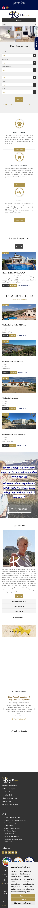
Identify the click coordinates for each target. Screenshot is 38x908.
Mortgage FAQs (6, 801)
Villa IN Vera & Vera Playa (13, 273)
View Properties (19, 508)
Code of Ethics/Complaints (12, 828)
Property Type (6, 66)
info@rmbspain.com (19, 2)
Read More (19, 220)
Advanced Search (10, 105)
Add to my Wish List (24, 285)
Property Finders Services (9, 785)
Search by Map (23, 105)
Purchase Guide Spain (8, 789)
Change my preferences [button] (22, 903)
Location (4, 52)
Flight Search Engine (10, 831)
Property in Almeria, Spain (12, 817)
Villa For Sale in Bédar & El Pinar (14, 325)
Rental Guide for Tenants (11, 836)
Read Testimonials (20, 708)
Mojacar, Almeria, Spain (11, 823)
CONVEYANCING (19, 601)
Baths (3, 81)
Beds (3, 74)
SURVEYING (19, 606)
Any (4, 55)
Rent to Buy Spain (7, 795)
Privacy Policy (8, 842)
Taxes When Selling (7, 792)
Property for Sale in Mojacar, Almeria (15, 820)
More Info (13, 285)
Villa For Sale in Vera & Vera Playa (14, 434)
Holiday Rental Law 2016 (9, 798)
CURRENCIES (19, 611)
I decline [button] (23, 899)
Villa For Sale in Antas (10, 398)
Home (3, 902)
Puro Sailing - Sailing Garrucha (13, 839)
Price (3, 88)
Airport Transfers (9, 834)
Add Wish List (22, 335)
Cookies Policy (8, 825)
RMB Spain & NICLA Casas (10, 804)
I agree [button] (22, 896)
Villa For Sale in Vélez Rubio (12, 361)
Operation (5, 59)
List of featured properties (19, 299)
